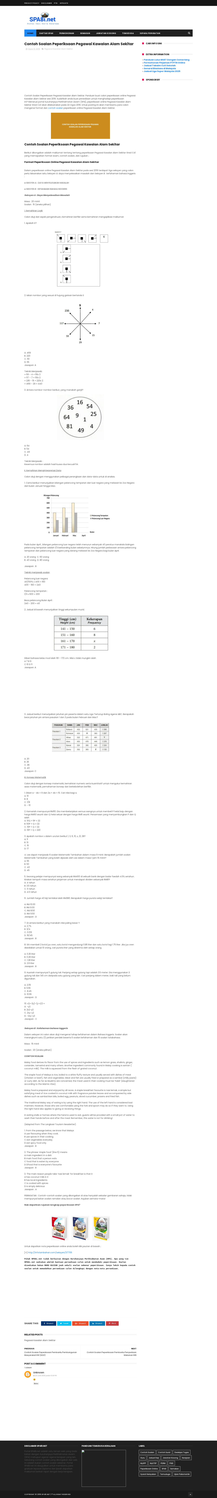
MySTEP (153, 1463)
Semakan (85, 33)
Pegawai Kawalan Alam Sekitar (58, 49)
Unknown (38, 1372)
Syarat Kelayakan (148, 1474)
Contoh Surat (164, 1452)
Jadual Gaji (154, 1458)
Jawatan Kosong (106, 33)
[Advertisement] (139, 17)
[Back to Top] (190, 1494)
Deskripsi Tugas (181, 1452)
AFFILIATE (64, 3)
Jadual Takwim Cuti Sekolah (160, 65)
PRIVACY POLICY (31, 3)
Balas (36, 1383)
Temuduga (128, 33)
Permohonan (66, 33)
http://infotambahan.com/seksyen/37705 (50, 1252)
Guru (142, 1458)
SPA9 (164, 1468)
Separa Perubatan (150, 33)
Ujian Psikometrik (182, 1474)
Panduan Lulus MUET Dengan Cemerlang (166, 59)
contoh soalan (55, 108)
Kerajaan (186, 1458)
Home (30, 33)
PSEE (171, 1463)
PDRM (163, 1463)
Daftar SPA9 (46, 33)
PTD (56, 3)
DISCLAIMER (46, 3)
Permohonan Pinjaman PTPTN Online (164, 62)
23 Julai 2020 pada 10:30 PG (46, 1375)
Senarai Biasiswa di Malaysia (160, 68)
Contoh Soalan (147, 1452)
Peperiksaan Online (149, 1468)
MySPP (143, 1463)
